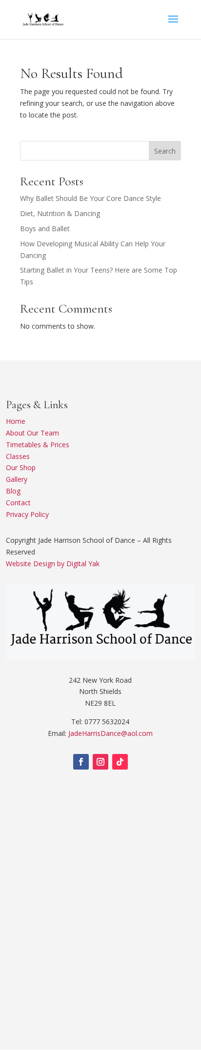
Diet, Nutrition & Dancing (60, 213)
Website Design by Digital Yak (53, 563)
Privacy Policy (27, 514)
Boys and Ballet (45, 228)
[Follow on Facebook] (81, 762)
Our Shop (21, 467)
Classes (18, 456)
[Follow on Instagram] (100, 762)
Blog (13, 490)
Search (165, 151)
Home (15, 421)
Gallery (16, 479)
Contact (18, 502)
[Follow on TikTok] (120, 762)
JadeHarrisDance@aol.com (110, 733)
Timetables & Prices (37, 444)
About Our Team (32, 432)
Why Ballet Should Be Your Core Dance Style (90, 198)
